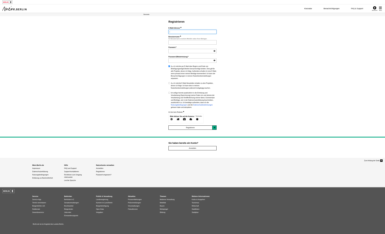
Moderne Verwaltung (167, 199)
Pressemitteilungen (135, 199)
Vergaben (99, 212)
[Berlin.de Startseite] (8, 191)
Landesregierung (102, 199)
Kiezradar (308, 9)
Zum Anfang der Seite (372, 160)
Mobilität (163, 203)
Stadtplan (195, 212)
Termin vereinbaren (39, 203)
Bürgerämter (68, 209)
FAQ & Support (357, 9)
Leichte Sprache (70, 180)
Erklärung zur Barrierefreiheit (42, 178)
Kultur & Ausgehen (198, 199)
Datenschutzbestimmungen (203, 105)
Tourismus (195, 203)
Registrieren (190, 127)
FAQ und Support (70, 168)
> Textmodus (198, 116)
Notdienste (36, 209)
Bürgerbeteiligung (102, 206)
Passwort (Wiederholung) (178, 57)
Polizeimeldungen (134, 203)
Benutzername (174, 37)
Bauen (162, 206)
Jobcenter (67, 212)
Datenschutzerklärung (40, 171)
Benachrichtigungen (331, 9)
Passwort (172, 47)
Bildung (162, 212)
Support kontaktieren (71, 171)
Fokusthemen (133, 209)
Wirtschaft (195, 206)
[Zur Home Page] (14, 8)
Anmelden (192, 148)
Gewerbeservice (38, 212)
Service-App (36, 199)
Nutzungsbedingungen (179, 105)
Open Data (100, 209)
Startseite (146, 14)
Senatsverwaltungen (71, 203)
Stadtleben (195, 209)
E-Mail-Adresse (174, 28)
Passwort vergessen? (103, 175)
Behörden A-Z (69, 199)
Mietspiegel (164, 209)
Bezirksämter (68, 206)
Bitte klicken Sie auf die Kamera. (182, 116)
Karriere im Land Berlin (104, 203)
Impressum (36, 168)
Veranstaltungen (134, 206)
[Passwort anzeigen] (214, 51)
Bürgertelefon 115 (38, 206)
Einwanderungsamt (71, 215)
